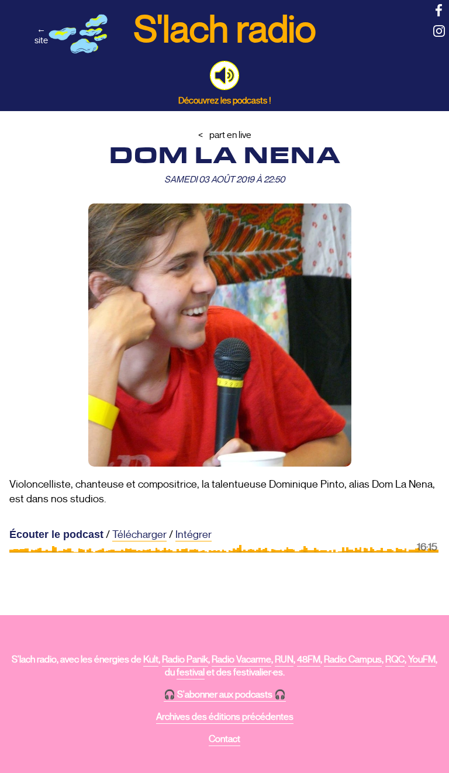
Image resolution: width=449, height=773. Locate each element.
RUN (284, 659)
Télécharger (139, 534)
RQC (395, 659)
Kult (150, 659)
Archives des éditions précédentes (224, 717)
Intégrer (193, 534)
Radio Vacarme (241, 659)
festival (191, 672)
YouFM (422, 659)
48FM (308, 659)
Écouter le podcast (56, 534)
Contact (224, 739)
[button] (224, 75)
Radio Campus (353, 659)
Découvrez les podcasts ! (224, 100)
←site (41, 34)
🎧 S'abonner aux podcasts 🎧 (225, 694)
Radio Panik (185, 659)
